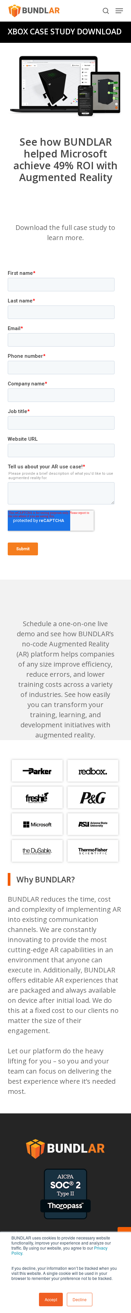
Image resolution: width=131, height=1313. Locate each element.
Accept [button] (51, 1299)
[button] (119, 10)
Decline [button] (80, 1299)
